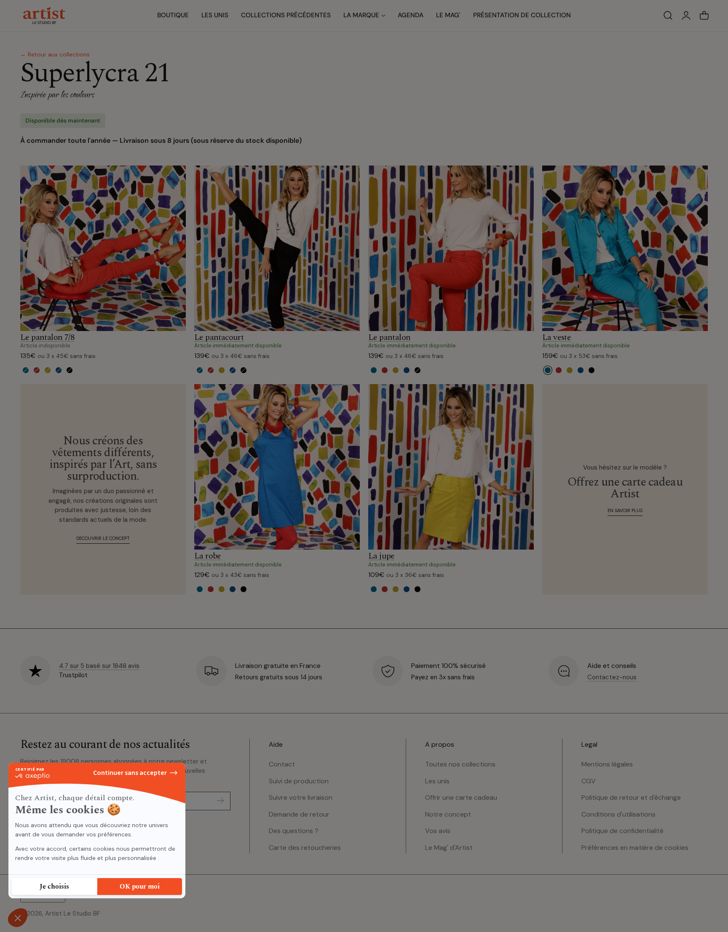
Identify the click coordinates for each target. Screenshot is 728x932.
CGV (588, 780)
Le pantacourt (219, 337)
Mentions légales (607, 764)
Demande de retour (299, 814)
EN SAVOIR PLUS (625, 510)
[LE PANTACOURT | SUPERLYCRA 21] (277, 248)
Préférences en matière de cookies (634, 847)
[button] (668, 16)
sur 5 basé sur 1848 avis (99, 666)
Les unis (437, 780)
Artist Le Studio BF (72, 913)
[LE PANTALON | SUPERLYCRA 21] (451, 248)
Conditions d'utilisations (618, 814)
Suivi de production (299, 780)
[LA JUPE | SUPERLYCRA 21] (451, 467)
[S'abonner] (220, 800)
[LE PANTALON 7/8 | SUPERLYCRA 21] (103, 248)
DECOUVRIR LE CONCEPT (103, 538)
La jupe (381, 556)
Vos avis (437, 830)
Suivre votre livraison (300, 797)
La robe (207, 556)
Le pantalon (389, 337)
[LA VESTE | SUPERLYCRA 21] (625, 248)
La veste (556, 337)
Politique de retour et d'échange (631, 797)
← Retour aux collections (55, 54)
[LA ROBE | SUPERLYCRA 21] (277, 467)
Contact (282, 764)
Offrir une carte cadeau (461, 797)
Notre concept (448, 814)
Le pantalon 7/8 (47, 337)
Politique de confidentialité (622, 830)
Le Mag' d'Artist (449, 847)
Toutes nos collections (460, 764)
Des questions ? (293, 830)
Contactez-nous (612, 677)
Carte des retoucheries (305, 847)
